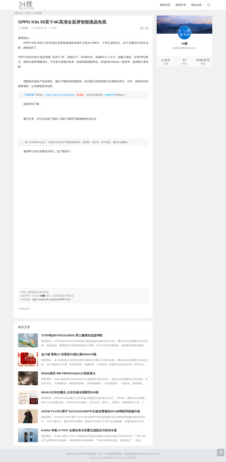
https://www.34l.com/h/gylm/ (60, 94)
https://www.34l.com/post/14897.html (51, 299)
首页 (27, 13)
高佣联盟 (29, 94)
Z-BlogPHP (108, 457)
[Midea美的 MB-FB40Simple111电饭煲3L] (28, 378)
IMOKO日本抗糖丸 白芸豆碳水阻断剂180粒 (70, 392)
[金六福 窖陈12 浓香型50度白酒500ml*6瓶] (28, 359)
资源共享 (180, 4)
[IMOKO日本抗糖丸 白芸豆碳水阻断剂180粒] (28, 397)
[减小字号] (146, 28)
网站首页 (165, 4)
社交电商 (37, 13)
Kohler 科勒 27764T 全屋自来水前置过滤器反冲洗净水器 (79, 430)
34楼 (68, 453)
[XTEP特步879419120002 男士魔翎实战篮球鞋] (28, 340)
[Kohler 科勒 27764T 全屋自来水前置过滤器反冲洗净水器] (28, 435)
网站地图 (129, 453)
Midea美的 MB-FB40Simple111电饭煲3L (68, 373)
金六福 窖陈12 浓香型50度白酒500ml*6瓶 (68, 354)
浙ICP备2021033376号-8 (147, 453)
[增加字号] (142, 28)
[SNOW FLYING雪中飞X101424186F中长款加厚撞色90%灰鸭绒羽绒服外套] (28, 416)
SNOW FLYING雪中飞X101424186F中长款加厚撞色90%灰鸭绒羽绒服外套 (90, 411)
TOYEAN (131, 457)
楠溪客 (25, 28)
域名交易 (196, 4)
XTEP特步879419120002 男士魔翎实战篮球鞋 (71, 335)
